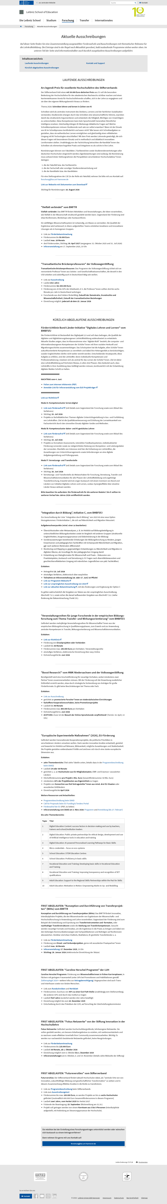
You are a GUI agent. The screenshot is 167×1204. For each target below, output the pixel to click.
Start (135, 2)
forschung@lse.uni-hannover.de (54, 179)
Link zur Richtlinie (49, 397)
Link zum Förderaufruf (53, 408)
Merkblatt (74, 988)
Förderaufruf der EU (52, 806)
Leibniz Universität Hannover (89, 1198)
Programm (89, 809)
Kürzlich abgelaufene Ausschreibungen (42, 67)
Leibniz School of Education (42, 12)
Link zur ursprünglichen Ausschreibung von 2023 (65, 583)
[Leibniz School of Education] (20, 26)
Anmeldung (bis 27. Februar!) (110, 809)
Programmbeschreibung (62, 1089)
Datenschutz (119, 1198)
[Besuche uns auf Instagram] (48, 1196)
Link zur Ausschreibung (54, 696)
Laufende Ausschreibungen (37, 63)
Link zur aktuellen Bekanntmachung (59, 587)
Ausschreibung (57, 279)
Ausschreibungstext (60, 1092)
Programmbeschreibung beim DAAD (59, 800)
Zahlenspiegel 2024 (49, 980)
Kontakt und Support (95, 63)
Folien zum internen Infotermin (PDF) (60, 384)
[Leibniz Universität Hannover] (26, 3)
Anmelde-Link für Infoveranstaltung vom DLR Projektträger (70, 387)
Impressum (107, 1198)
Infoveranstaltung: (52, 949)
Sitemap (144, 1198)
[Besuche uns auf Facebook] (36, 1196)
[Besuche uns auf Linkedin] (54, 1196)
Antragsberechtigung (83, 980)
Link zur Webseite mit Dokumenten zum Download (63, 184)
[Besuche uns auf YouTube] (42, 1196)
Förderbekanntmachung (61, 940)
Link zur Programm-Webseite (56, 580)
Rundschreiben (58, 988)
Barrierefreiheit (132, 1198)
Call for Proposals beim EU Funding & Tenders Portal (66, 803)
